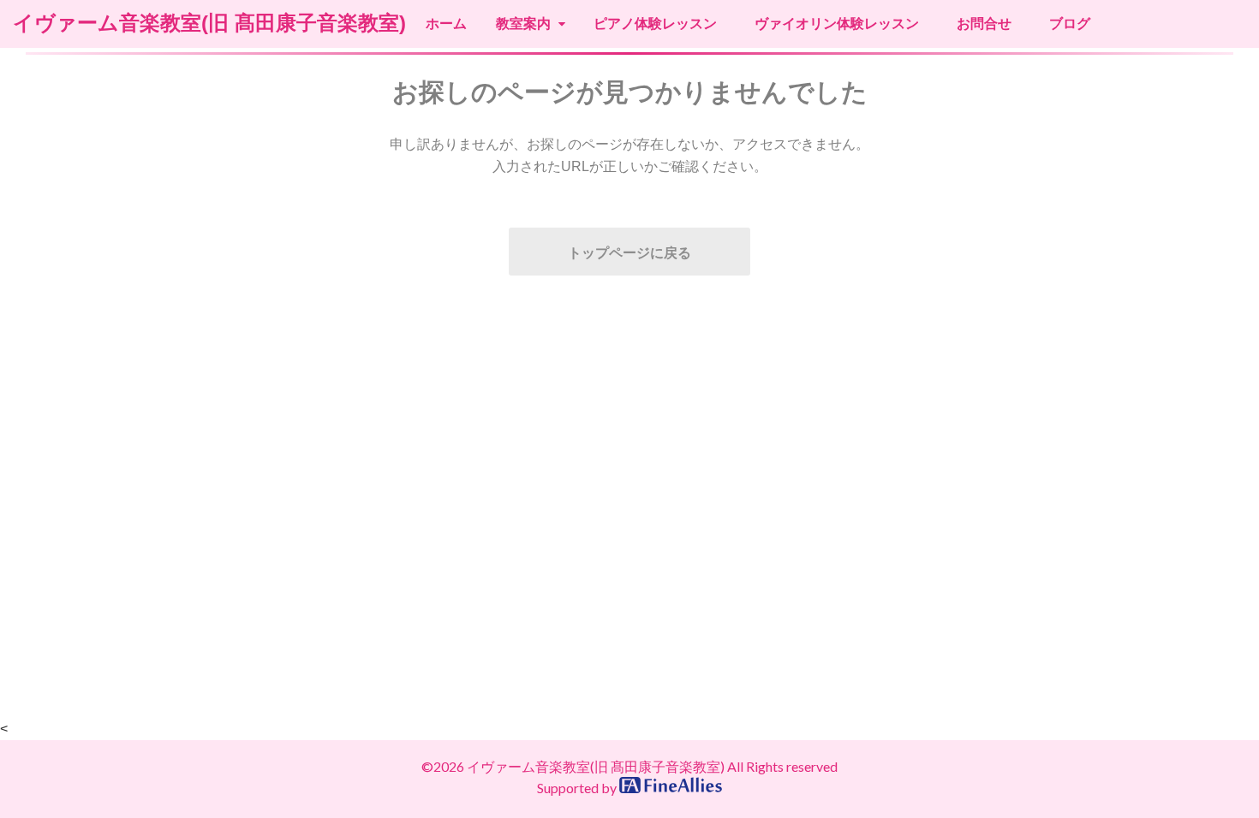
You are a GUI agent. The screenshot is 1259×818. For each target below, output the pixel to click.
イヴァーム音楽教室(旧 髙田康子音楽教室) (209, 22)
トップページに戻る (629, 253)
